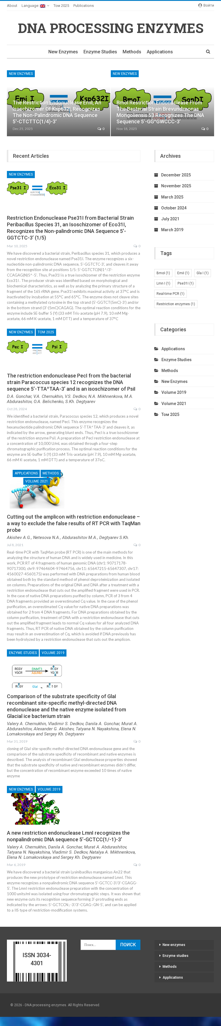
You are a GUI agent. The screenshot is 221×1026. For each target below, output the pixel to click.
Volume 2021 (36, 481)
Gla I (203, 273)
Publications (83, 5)
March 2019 (172, 229)
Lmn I (163, 283)
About (12, 5)
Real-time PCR (170, 294)
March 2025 (172, 197)
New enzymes (63, 51)
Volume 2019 (53, 653)
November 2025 (176, 186)
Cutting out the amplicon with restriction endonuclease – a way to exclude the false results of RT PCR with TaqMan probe (73, 523)
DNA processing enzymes (110, 27)
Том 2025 (61, 5)
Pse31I (186, 283)
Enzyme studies (100, 51)
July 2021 (170, 219)
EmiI (183, 273)
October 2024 (173, 208)
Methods (132, 51)
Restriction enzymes (176, 304)
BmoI (163, 273)
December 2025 (176, 175)
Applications (160, 51)
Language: (31, 5)
